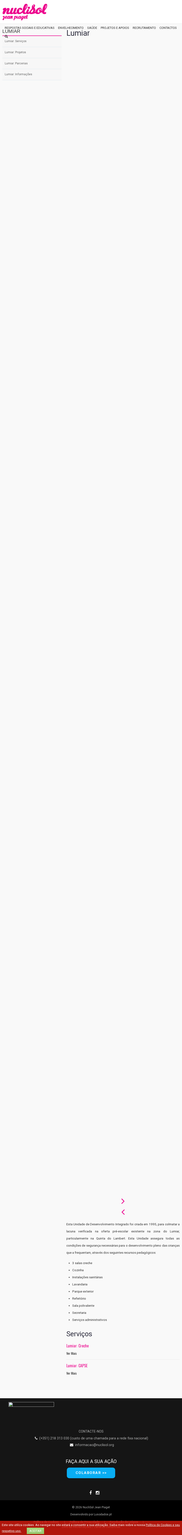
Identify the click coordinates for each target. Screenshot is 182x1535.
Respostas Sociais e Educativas (30, 28)
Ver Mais (71, 1353)
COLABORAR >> (91, 1473)
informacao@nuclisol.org (94, 1445)
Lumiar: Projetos (15, 52)
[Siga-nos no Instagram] (97, 1492)
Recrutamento (144, 28)
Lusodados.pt (103, 1514)
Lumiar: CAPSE (76, 1365)
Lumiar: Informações (18, 74)
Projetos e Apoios (115, 28)
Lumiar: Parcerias (16, 63)
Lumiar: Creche (77, 1346)
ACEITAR (35, 1531)
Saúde (92, 28)
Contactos (168, 28)
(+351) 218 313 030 (54, 1438)
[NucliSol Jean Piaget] (24, 12)
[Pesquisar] (6, 36)
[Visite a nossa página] (90, 1492)
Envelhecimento (71, 28)
